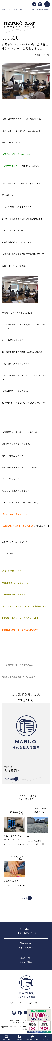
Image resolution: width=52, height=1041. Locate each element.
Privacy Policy (16, 1022)
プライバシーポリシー (32, 1003)
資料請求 (19, 1039)
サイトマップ (15, 1003)
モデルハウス (32, 1039)
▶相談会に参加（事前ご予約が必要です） (20, 629)
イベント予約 (6, 1039)
